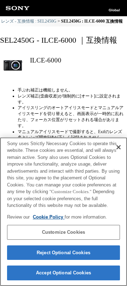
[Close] (118, 147)
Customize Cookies (63, 232)
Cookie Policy (49, 217)
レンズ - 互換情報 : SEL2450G (28, 21)
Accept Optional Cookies (63, 272)
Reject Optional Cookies (63, 252)
